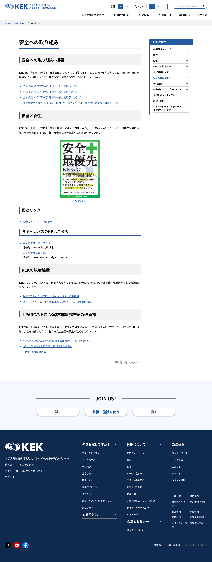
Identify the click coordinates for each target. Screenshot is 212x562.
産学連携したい (89, 487)
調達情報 (194, 511)
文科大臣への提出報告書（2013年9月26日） (47, 346)
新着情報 (182, 15)
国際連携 (194, 495)
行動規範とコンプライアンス (167, 89)
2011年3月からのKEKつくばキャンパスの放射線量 (51, 296)
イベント (176, 473)
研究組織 (144, 15)
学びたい (86, 466)
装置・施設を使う (106, 411)
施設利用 (176, 517)
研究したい (87, 480)
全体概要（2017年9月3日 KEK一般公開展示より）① (52, 86)
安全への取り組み (162, 77)
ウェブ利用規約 (154, 545)
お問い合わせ (173, 545)
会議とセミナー (138, 521)
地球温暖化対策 (161, 72)
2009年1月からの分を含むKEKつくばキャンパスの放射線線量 (57, 302)
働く (154, 411)
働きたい (86, 493)
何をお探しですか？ (93, 15)
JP (120, 6)
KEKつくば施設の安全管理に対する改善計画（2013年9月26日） (58, 341)
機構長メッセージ (162, 49)
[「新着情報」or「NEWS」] (203, 6)
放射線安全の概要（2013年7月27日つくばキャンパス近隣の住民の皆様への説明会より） (72, 103)
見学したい (87, 473)
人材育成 (176, 495)
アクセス (202, 15)
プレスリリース (179, 453)
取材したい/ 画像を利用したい (97, 500)
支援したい (87, 507)
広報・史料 (158, 100)
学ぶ (58, 411)
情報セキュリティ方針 (164, 95)
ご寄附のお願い (197, 517)
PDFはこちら (80, 200)
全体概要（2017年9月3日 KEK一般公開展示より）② (52, 92)
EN (126, 6)
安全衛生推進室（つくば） (38, 243)
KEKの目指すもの (162, 66)
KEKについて (121, 15)
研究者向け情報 (197, 501)
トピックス (177, 459)
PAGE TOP (205, 429)
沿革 (155, 60)
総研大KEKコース (179, 503)
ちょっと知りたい (91, 453)
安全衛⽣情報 (196, 522)
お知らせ (176, 466)
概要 (155, 54)
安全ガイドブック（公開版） (39, 221)
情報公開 (157, 83)
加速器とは (165, 15)
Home (8, 23)
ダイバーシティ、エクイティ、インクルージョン (168, 108)
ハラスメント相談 (179, 524)
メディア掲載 (178, 480)
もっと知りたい (89, 459)
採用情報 (176, 511)
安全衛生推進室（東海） (36, 253)
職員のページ (133, 530)
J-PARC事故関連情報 (34, 352)
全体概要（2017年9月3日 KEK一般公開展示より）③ (52, 97)
